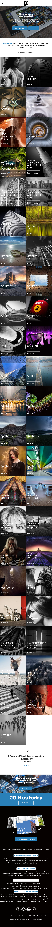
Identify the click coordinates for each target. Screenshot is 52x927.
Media (2, 894)
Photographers (6, 847)
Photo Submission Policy (25, 897)
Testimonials (19, 900)
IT (22, 913)
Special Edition (40, 45)
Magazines (7, 43)
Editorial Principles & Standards (10, 895)
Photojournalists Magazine (25, 45)
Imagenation (34, 43)
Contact (32, 900)
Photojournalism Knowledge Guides (38, 857)
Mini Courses (43, 859)
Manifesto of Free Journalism (20, 861)
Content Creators (27, 847)
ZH (45, 913)
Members (47, 898)
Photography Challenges (10, 859)
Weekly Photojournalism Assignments (27, 859)
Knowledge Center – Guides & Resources (16, 857)
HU (34, 913)
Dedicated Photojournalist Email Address (11, 871)
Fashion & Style (23, 43)
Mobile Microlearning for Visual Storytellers (34, 882)
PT (26, 913)
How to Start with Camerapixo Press (9, 856)
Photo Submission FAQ (39, 897)
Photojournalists (16, 847)
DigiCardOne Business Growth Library (34, 880)
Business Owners (38, 847)
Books (14, 43)
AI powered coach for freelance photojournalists (13, 885)
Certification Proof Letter (42, 871)
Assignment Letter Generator (15, 872)
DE (19, 913)
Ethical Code (33, 861)
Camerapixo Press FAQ (21, 898)
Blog (26, 900)
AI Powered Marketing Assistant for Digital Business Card (25, 884)
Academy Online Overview (45, 856)
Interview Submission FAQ (6, 898)
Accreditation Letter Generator (34, 872)
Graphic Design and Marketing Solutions (38, 885)
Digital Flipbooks (38, 892)
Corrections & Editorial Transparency (29, 895)
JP (41, 913)
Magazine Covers (27, 892)
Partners (46, 847)
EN (4, 913)
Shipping (40, 898)
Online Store (32, 898)
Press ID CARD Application (27, 869)
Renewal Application (41, 869)
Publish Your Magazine (14, 892)
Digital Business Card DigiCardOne (14, 880)
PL (8, 913)
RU (37, 913)
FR (15, 913)
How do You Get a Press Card (11, 869)
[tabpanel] (26, 757)
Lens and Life (44, 43)
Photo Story (10, 45)
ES (11, 913)
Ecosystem (4, 892)
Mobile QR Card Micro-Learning (13, 882)
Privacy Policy (44, 895)
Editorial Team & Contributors (41, 894)
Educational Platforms (12, 894)
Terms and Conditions (10, 897)
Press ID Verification (29, 871)
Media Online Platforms (26, 894)
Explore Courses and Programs (28, 856)
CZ (30, 913)
